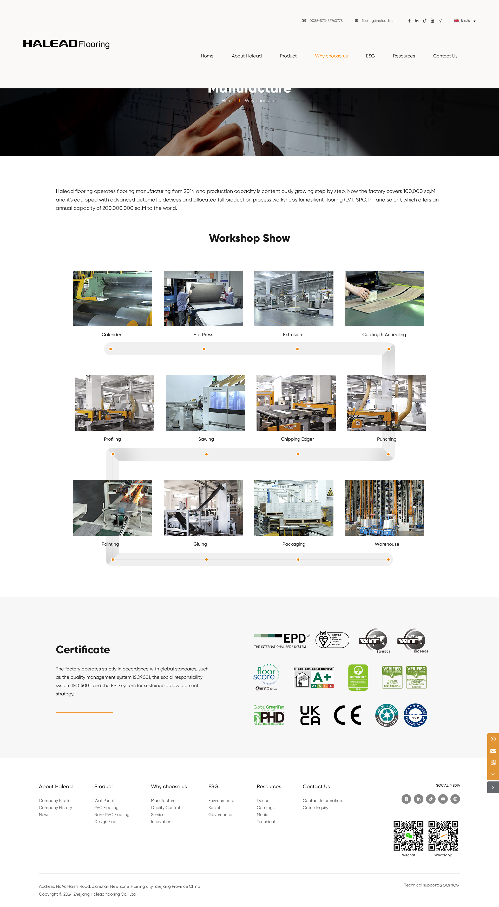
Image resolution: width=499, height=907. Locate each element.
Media (262, 814)
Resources (404, 55)
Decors (263, 800)
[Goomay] (449, 885)
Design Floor (106, 821)
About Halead (247, 55)
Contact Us (445, 55)
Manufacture (163, 800)
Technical (266, 821)
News (44, 814)
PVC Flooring (106, 807)
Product (288, 55)
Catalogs (265, 807)
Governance (220, 814)
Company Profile (54, 800)
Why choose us (331, 55)
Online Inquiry (315, 807)
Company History (55, 807)
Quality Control (165, 807)
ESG (370, 55)
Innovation (161, 821)
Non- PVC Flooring (111, 814)
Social (214, 807)
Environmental (221, 800)
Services (158, 814)
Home (207, 55)
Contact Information (322, 800)
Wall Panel (104, 800)
